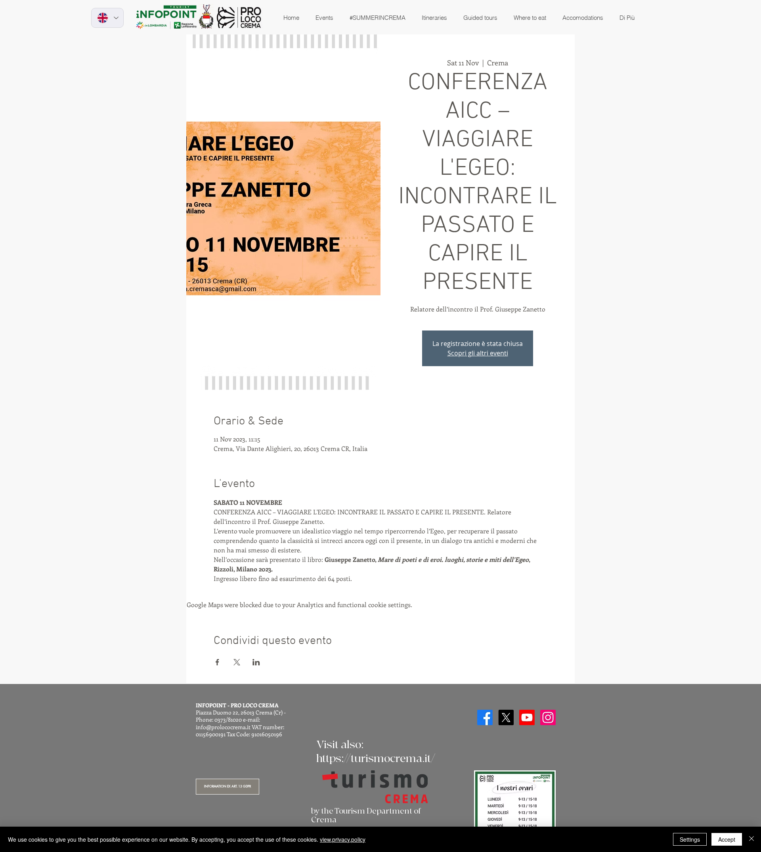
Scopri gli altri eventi (477, 353)
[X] (506, 717)
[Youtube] (527, 717)
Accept (726, 839)
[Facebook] (485, 717)
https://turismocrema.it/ (375, 759)
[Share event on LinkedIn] (256, 662)
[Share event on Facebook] (217, 662)
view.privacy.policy (342, 839)
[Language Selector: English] (107, 18)
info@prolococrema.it (223, 727)
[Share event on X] (237, 662)
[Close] (751, 839)
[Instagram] (548, 717)
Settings (690, 839)
